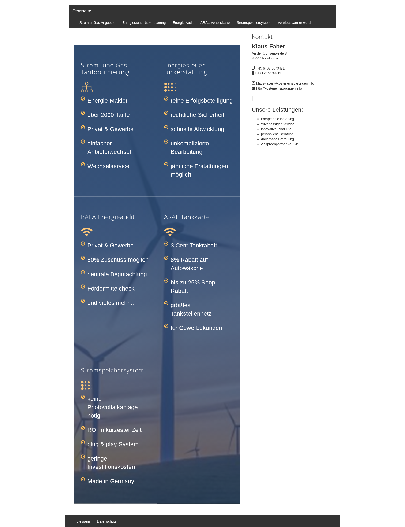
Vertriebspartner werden (296, 23)
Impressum (81, 521)
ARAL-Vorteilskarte (215, 23)
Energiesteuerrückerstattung (144, 23)
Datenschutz (106, 521)
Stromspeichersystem (254, 23)
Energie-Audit (183, 23)
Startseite (81, 10)
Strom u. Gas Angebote (97, 23)
